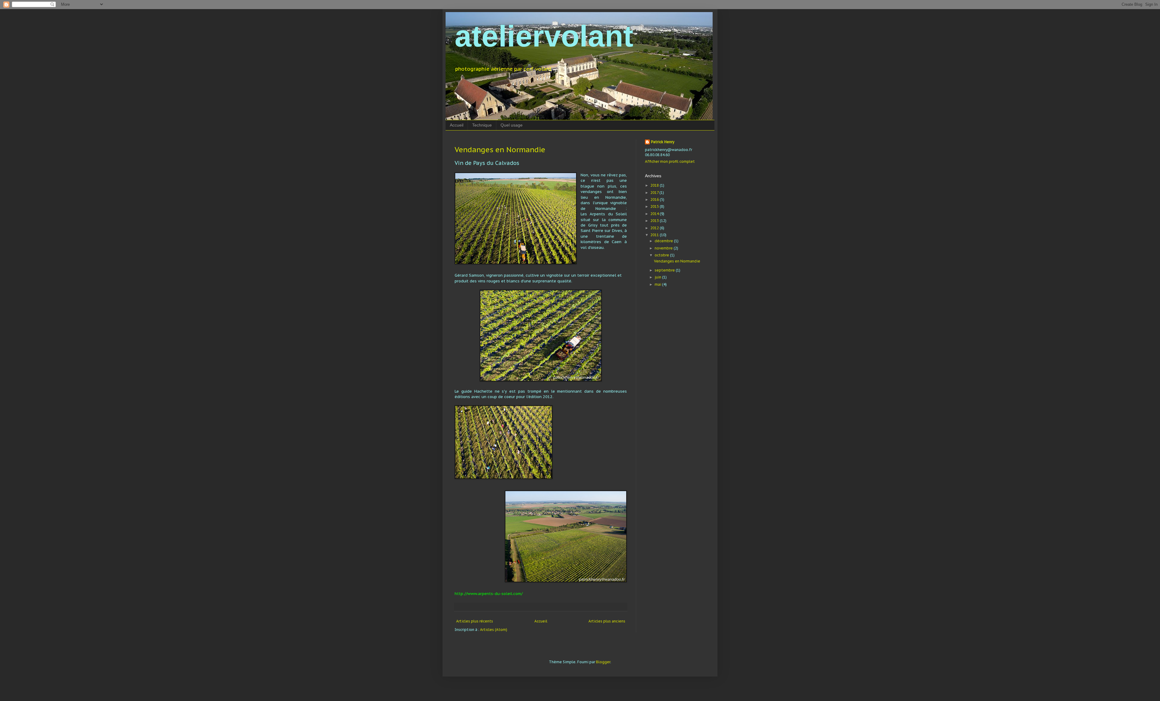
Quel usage (512, 125)
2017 (654, 192)
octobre (662, 255)
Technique (482, 125)
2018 (655, 185)
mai (658, 284)
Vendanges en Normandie (500, 149)
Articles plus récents (474, 621)
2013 (655, 220)
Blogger (603, 662)
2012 (655, 228)
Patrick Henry (662, 142)
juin (658, 277)
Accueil (456, 125)
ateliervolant (544, 36)
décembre (664, 241)
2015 (655, 206)
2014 (655, 213)
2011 (655, 235)
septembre (665, 270)
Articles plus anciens (606, 621)
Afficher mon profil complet (670, 161)
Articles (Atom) (493, 629)
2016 (655, 199)
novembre (664, 248)
